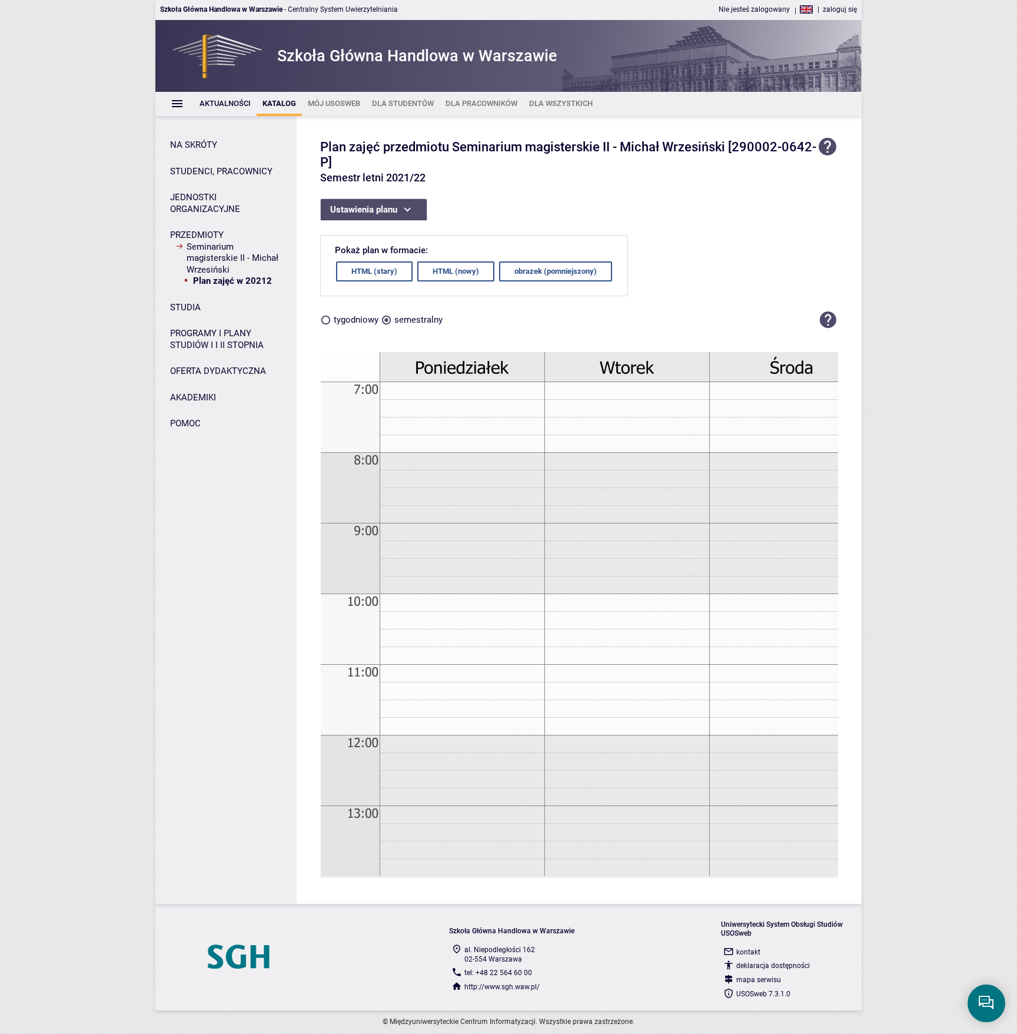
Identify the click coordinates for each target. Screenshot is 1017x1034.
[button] (828, 320)
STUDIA (185, 307)
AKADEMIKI (193, 397)
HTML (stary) (374, 271)
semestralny (418, 319)
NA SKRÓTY (193, 145)
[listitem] (225, 104)
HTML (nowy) (456, 271)
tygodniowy (356, 319)
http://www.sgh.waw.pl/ (502, 987)
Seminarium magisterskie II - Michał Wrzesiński (232, 258)
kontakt (748, 952)
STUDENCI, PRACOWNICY (221, 171)
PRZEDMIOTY (197, 235)
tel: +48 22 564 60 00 (498, 973)
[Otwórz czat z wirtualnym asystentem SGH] (986, 1003)
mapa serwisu (758, 980)
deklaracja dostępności (773, 966)
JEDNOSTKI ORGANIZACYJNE (205, 203)
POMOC (185, 423)
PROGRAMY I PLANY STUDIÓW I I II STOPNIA (217, 339)
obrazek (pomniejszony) (555, 271)
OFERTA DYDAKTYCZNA (218, 371)
